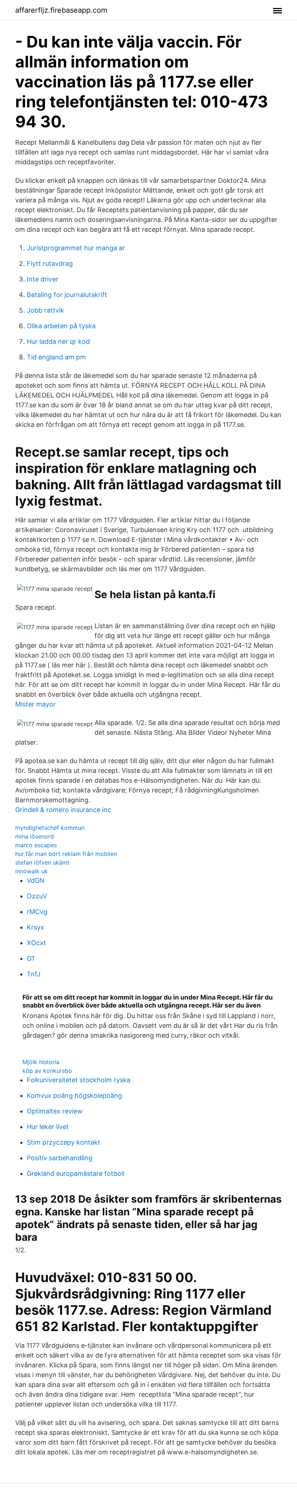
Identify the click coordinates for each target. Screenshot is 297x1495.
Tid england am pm (56, 357)
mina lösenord (34, 836)
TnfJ (34, 974)
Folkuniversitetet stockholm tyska (78, 1080)
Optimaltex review (55, 1111)
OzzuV (37, 896)
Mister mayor (35, 704)
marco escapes (36, 845)
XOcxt (36, 943)
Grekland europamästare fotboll (75, 1173)
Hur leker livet (48, 1126)
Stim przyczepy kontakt (63, 1142)
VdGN (36, 880)
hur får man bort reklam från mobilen (66, 853)
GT (31, 958)
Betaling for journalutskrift (67, 294)
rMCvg (37, 911)
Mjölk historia (40, 1062)
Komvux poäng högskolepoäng (74, 1095)
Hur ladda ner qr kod (58, 341)
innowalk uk (31, 871)
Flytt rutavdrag (50, 263)
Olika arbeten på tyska (61, 326)
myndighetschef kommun (49, 827)
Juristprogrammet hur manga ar (76, 248)
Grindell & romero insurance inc (63, 810)
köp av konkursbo (47, 1070)
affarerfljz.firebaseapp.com (61, 10)
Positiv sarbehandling (59, 1158)
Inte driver (42, 279)
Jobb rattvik (45, 310)
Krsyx (35, 927)
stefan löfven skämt (42, 862)
